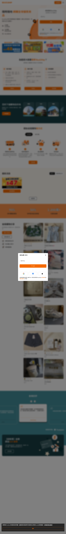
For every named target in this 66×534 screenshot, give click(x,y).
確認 (33, 528)
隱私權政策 (22, 278)
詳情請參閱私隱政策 (48, 525)
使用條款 (43, 277)
